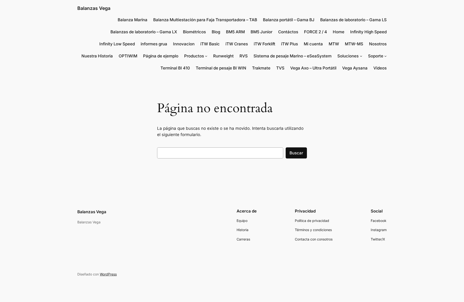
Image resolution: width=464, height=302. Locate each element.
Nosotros (378, 43)
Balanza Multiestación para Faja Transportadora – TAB (205, 19)
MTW (334, 43)
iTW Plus (289, 43)
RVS (243, 56)
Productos (194, 56)
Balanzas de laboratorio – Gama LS (353, 19)
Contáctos (288, 31)
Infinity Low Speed (117, 43)
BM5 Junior (261, 31)
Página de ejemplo (160, 56)
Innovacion (184, 43)
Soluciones (348, 56)
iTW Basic (210, 43)
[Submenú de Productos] (206, 56)
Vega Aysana (355, 68)
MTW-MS (354, 43)
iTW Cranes (236, 43)
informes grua (154, 43)
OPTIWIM (128, 56)
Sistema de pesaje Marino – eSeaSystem (293, 56)
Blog (216, 31)
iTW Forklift (264, 43)
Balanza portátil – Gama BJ (288, 19)
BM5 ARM (235, 31)
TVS (280, 68)
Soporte (375, 56)
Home (338, 31)
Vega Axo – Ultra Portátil (313, 68)
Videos (380, 68)
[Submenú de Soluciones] (361, 56)
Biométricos (194, 31)
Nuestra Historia (97, 56)
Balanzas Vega (93, 8)
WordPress (108, 274)
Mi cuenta (313, 43)
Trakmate (261, 68)
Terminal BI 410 (175, 68)
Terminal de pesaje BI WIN (221, 68)
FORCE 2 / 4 (315, 31)
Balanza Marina (132, 19)
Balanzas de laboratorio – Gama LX (143, 31)
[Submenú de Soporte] (385, 56)
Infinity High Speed (368, 31)
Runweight (223, 56)
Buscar (296, 153)
